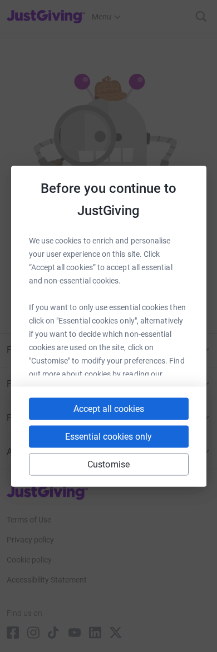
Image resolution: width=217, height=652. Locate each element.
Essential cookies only (108, 436)
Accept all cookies (108, 408)
